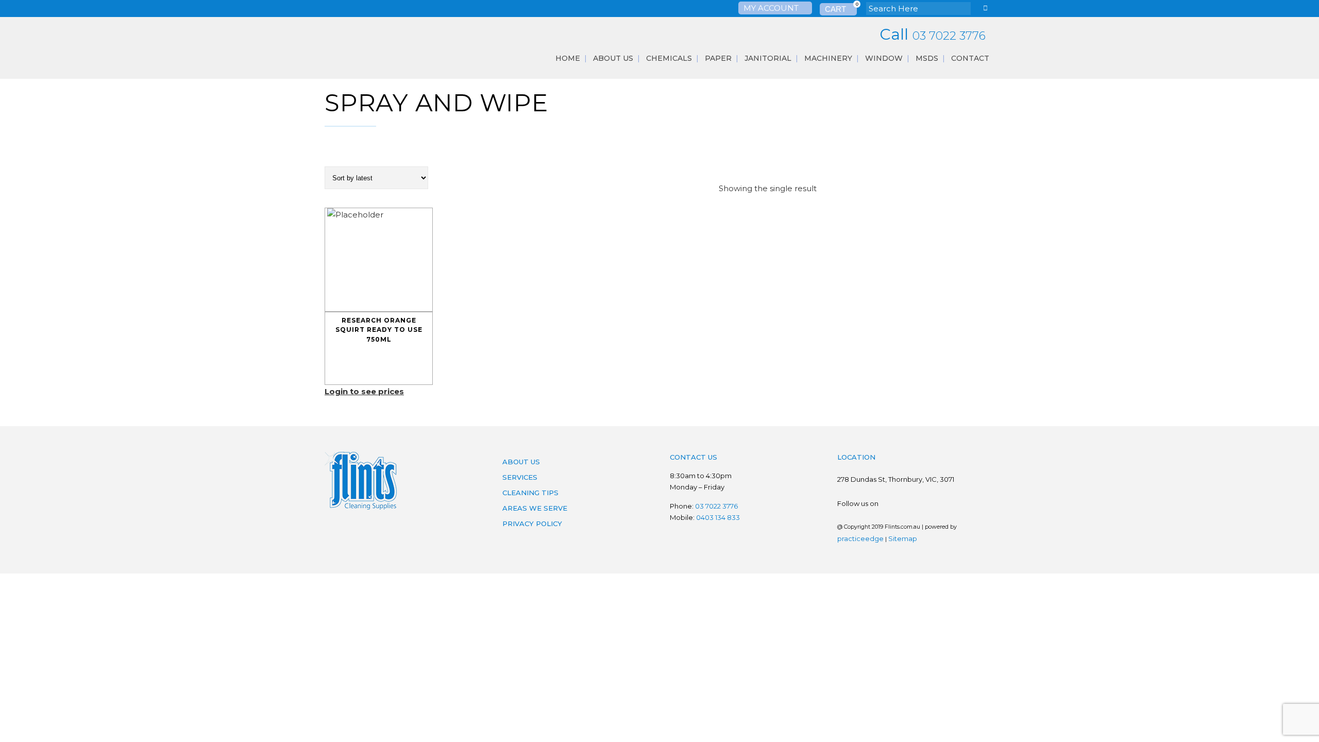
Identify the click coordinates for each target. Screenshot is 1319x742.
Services (519, 477)
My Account (772, 8)
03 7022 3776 (949, 36)
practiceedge (860, 538)
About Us (521, 462)
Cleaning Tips (530, 492)
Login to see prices (364, 391)
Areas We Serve (534, 508)
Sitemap (902, 538)
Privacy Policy (532, 523)
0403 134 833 (718, 517)
